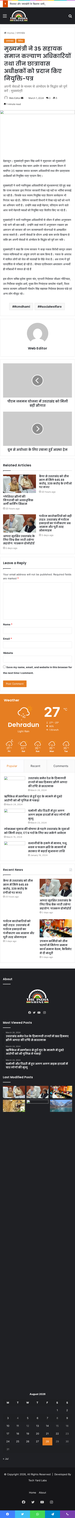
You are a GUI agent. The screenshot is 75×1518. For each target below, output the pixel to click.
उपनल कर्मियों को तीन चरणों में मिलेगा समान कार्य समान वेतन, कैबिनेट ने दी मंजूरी (56, 947)
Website (8, 652)
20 (37, 1433)
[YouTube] (40, 1012)
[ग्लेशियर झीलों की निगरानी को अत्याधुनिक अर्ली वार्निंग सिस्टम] (19, 484)
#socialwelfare (51, 306)
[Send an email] (22, 98)
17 (8, 1433)
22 (57, 1433)
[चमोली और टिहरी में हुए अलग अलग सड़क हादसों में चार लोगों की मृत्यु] (14, 816)
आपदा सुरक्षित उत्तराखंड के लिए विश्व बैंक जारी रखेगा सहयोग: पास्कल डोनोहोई (19, 539)
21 (47, 1433)
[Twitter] (35, 1012)
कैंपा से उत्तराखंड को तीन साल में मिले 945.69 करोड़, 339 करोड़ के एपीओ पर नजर (55, 481)
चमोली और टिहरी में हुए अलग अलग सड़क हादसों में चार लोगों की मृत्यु (49, 815)
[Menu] (5, 17)
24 (7, 1441)
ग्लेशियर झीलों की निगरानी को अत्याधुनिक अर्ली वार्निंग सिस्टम (18, 500)
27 (37, 1441)
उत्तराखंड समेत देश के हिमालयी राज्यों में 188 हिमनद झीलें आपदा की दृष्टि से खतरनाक (47, 782)
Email (7, 638)
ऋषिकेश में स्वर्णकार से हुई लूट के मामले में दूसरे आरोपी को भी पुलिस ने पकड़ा (33, 798)
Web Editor (14, 98)
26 (27, 1441)
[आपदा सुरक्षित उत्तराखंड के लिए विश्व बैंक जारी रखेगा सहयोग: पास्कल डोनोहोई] (19, 523)
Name (7, 624)
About (42, 1492)
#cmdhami (22, 306)
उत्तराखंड (20, 32)
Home (10, 32)
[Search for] (70, 17)
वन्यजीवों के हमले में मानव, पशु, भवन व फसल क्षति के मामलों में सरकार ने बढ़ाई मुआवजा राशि (47, 847)
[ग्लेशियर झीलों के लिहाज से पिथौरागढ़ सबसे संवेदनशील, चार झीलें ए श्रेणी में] (61, 1106)
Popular (12, 766)
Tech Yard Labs (37, 1480)
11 (18, 1425)
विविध (20, 40)
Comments (60, 766)
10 (8, 1425)
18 (17, 1433)
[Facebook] (30, 1012)
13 (37, 1425)
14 (47, 1425)
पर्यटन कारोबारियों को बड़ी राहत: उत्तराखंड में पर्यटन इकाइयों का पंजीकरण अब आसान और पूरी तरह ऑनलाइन (55, 523)
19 (27, 1433)
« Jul (5, 1458)
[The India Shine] (19, 15)
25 (17, 1441)
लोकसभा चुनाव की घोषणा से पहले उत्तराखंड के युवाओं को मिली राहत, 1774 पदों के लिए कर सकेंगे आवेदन (36, 831)
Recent (35, 766)
